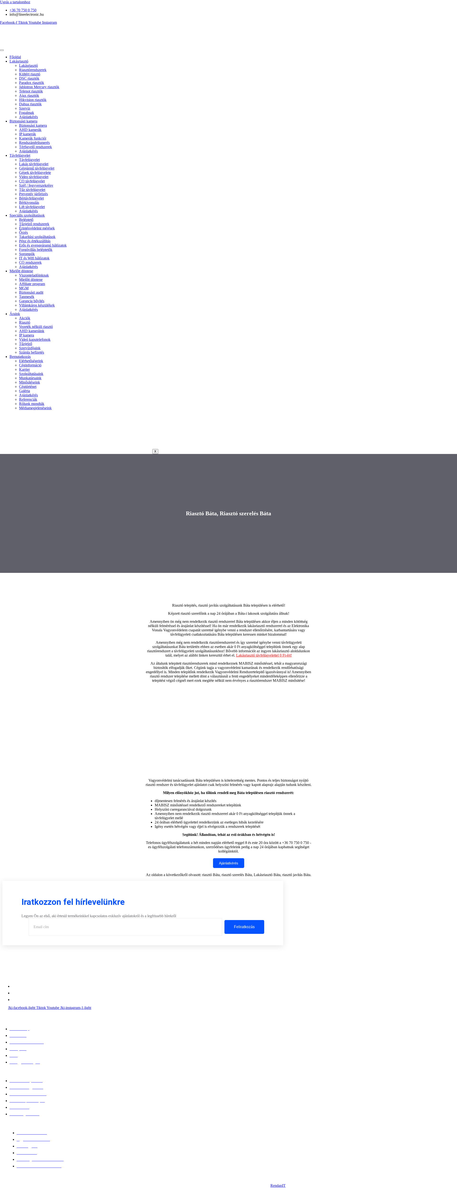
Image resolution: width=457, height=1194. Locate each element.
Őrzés (23, 232)
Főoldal (15, 57)
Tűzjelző (25, 344)
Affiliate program (32, 284)
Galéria (24, 391)
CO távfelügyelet (32, 181)
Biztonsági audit (31, 292)
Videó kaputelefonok (34, 339)
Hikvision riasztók (32, 100)
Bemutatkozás (20, 357)
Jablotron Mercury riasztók (39, 87)
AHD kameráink (31, 331)
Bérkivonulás (29, 202)
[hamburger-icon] (2, 50)
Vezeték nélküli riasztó (36, 327)
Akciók (24, 318)
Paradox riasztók (31, 83)
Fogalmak (26, 113)
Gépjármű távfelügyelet (36, 168)
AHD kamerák (30, 130)
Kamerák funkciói (32, 138)
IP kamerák (27, 134)
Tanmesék (26, 297)
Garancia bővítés (31, 301)
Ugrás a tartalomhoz (15, 2)
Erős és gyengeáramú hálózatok (43, 245)
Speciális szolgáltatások (27, 215)
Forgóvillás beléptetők (35, 250)
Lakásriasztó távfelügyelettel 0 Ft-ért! (264, 655)
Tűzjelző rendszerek (34, 224)
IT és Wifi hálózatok (34, 258)
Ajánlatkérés (28, 117)
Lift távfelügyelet (32, 207)
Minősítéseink (29, 382)
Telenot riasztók (31, 91)
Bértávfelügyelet (31, 198)
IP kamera (26, 335)
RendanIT (278, 1186)
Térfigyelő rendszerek (35, 147)
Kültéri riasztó (29, 74)
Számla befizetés (31, 352)
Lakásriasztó (19, 61)
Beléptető (26, 220)
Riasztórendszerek (32, 70)
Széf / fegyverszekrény (36, 185)
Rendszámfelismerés (34, 143)
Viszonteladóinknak (34, 275)
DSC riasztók (29, 78)
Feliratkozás (244, 927)
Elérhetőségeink (31, 361)
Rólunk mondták (31, 404)
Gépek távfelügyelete (35, 173)
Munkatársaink (30, 378)
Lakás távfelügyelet (33, 164)
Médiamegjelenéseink (35, 408)
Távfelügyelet (20, 155)
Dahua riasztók (30, 104)
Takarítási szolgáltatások (37, 237)
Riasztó (24, 322)
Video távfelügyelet (33, 177)
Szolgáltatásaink (31, 374)
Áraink (15, 314)
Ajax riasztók (29, 95)
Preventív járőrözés (33, 194)
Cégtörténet (27, 387)
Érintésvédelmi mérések (37, 228)
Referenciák (28, 399)
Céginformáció (30, 365)
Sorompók (27, 254)
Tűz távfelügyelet (32, 190)
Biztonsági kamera (23, 121)
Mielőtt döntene (21, 271)
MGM (24, 288)
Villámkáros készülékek (37, 305)
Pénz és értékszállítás (34, 241)
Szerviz (24, 108)
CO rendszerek (30, 262)
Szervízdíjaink (29, 348)
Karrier (24, 369)
